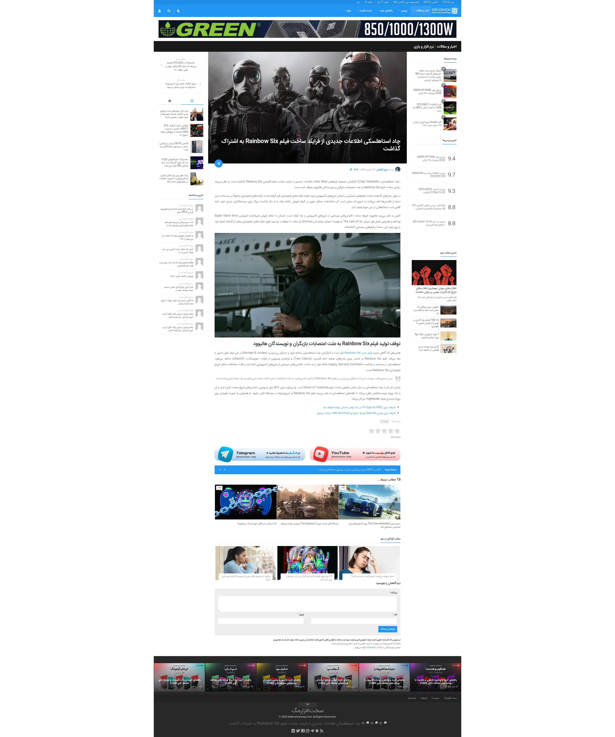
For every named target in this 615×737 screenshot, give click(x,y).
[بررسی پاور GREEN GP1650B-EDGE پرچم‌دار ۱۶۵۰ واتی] (450, 91)
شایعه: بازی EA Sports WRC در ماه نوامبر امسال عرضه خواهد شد (359, 407)
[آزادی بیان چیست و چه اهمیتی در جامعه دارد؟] (448, 348)
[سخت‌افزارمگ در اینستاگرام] (307, 731)
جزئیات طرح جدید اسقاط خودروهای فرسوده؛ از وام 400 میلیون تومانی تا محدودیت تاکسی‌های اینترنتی (428, 75)
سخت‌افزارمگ (450, 698)
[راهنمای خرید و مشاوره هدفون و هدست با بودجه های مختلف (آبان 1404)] (435, 677)
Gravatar (371, 648)
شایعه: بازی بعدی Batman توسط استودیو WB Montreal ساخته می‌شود (356, 413)
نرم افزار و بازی (424, 47)
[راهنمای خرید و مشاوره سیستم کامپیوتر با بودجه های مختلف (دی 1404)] (384, 677)
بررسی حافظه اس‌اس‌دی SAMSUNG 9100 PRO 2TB (428, 174)
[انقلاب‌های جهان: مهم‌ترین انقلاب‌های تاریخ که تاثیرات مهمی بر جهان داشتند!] (434, 272)
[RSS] (322, 731)
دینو (358, 2)
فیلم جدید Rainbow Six (358, 353)
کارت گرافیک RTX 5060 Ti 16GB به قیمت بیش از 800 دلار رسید (427, 108)
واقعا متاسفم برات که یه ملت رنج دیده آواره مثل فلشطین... (176, 264)
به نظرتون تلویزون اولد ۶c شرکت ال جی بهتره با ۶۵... (177, 237)
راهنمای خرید (386, 11)
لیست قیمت (365, 11)
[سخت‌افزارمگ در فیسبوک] (303, 731)
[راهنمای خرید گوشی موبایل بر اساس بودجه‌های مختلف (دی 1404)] (333, 677)
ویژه (348, 11)
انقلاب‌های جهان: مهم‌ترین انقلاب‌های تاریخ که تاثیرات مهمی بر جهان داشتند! (436, 290)
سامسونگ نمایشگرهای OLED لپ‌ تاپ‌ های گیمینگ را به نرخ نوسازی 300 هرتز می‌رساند (341, 470)
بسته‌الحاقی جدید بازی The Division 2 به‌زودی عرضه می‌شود (309, 524)
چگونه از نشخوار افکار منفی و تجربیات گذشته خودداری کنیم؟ (246, 578)
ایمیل (301, 615)
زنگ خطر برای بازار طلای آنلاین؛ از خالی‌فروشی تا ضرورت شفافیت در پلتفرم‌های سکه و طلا (173, 179)
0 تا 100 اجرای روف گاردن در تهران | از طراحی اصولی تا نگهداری (426, 323)
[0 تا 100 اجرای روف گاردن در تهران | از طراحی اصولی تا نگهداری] (448, 323)
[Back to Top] (307, 704)
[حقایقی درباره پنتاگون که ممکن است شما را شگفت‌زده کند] (448, 310)
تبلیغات (423, 698)
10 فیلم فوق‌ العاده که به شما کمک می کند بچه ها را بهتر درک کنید (309, 578)
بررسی (404, 11)
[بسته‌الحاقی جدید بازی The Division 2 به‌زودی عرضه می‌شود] (307, 502)
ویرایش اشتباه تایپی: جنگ (181, 276)
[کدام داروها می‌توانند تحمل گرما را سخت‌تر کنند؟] (369, 563)
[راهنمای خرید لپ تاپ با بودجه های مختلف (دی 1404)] (230, 677)
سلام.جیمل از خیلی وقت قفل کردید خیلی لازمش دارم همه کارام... (177, 315)
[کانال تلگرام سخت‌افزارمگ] (312, 731)
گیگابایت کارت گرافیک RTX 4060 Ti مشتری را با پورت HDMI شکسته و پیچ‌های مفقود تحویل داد (174, 130)
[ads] (307, 29)
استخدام (412, 698)
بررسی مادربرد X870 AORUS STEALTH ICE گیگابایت (432, 191)
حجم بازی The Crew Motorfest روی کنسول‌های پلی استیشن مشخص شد (374, 525)
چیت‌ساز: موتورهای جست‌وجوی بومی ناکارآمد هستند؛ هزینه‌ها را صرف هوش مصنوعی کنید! (174, 114)
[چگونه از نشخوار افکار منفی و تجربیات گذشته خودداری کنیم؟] (245, 563)
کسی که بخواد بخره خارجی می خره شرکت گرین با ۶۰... (177, 250)
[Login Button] (159, 11)
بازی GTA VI (448, 2)
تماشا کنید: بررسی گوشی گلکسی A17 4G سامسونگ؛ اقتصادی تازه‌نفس (428, 207)
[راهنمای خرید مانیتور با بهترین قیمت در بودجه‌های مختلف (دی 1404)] (282, 677)
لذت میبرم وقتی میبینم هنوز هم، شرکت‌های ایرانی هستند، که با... (179, 224)
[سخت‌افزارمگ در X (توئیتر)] (298, 731)
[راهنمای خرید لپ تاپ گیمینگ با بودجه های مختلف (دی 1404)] (179, 677)
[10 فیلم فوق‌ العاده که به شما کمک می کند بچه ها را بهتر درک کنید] (307, 563)
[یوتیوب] (355, 454)
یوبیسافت (384, 421)
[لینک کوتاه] (351, 170)
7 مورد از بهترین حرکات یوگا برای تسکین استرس (427, 336)
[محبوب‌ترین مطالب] (170, 101)
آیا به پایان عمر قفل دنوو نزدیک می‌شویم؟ (257, 524)
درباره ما (435, 698)
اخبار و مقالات (422, 11)
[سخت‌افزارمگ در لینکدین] (293, 731)
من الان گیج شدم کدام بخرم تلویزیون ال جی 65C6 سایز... (176, 210)
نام (395, 615)
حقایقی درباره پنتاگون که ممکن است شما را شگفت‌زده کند (426, 310)
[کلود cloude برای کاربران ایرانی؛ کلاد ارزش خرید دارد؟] (450, 123)
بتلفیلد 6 (369, 2)
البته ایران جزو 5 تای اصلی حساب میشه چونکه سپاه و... (178, 288)
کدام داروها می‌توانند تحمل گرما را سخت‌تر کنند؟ (372, 576)
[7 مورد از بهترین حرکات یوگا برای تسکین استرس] (448, 335)
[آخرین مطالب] (192, 101)
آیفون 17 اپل (383, 2)
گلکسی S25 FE (430, 2)
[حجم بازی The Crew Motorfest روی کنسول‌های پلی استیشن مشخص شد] (369, 502)
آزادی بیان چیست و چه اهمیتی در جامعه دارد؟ (428, 348)
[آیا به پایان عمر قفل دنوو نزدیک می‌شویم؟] (246, 502)
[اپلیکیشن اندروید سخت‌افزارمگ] (317, 731)
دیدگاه (393, 593)
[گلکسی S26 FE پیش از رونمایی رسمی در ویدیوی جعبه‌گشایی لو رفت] (196, 146)
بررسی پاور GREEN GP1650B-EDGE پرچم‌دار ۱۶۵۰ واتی (427, 91)
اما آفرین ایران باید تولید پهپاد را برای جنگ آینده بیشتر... (177, 302)
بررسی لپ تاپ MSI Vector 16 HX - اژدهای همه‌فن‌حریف (429, 223)
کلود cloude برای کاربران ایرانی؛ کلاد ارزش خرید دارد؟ (427, 123)
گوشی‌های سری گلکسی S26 (406, 2)
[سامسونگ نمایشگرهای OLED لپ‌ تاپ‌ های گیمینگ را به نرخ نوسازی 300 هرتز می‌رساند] (196, 162)
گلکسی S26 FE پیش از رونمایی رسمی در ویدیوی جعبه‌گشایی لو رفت (174, 147)
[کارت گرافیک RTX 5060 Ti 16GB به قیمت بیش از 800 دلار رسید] (450, 107)
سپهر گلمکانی (382, 170)
